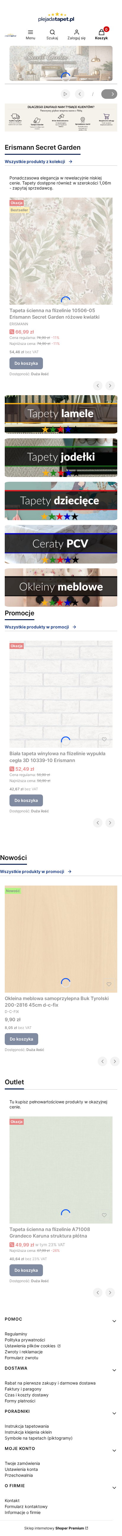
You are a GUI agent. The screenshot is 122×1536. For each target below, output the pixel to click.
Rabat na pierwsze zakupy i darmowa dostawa (50, 1382)
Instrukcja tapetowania (27, 1426)
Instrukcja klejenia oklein (28, 1432)
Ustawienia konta (21, 1469)
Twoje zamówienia (22, 1463)
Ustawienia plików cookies (31, 1345)
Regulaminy (16, 1333)
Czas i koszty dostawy (27, 1394)
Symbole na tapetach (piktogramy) (39, 1437)
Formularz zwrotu (21, 1357)
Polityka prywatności (25, 1339)
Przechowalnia (19, 1475)
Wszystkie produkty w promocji (37, 626)
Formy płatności (20, 1400)
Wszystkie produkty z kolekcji (35, 161)
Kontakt (12, 1500)
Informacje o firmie (23, 1512)
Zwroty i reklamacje (24, 1351)
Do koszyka (26, 363)
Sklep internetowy (54, 1528)
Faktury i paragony (23, 1388)
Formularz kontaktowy (26, 1506)
